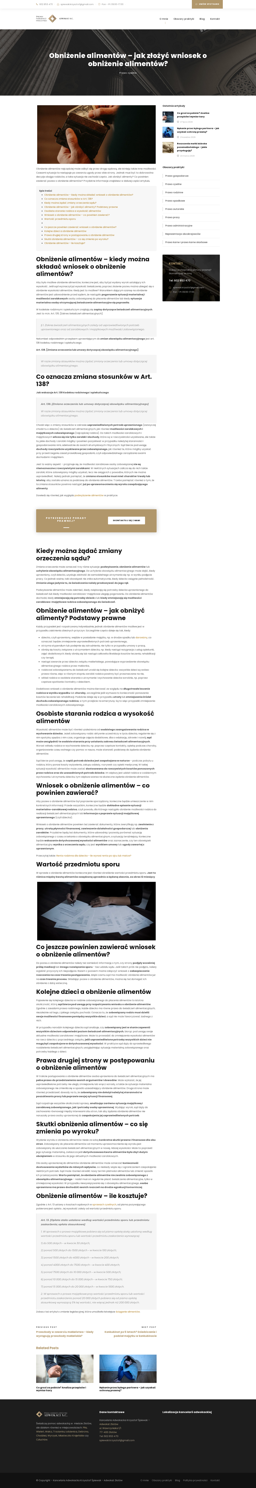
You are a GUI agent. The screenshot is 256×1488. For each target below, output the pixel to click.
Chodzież (41, 1435)
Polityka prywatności (195, 1480)
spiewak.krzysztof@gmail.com (77, 4)
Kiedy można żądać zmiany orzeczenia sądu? (70, 203)
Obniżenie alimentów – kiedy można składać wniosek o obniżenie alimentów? (88, 195)
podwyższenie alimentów (89, 495)
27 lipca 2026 (186, 121)
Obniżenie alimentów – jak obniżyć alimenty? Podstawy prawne (81, 207)
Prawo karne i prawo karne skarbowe (186, 242)
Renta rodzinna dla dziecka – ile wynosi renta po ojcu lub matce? (93, 855)
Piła (85, 1427)
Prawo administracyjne (178, 225)
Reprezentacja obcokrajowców (182, 234)
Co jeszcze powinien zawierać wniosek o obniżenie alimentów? (80, 227)
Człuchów (41, 1439)
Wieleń (40, 1431)
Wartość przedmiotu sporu (60, 219)
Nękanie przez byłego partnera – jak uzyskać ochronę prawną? (127, 1389)
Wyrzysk (52, 1435)
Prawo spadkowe (175, 200)
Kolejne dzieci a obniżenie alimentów (65, 231)
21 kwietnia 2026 (188, 137)
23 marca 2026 (187, 155)
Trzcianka (59, 1431)
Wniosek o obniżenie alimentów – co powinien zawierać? (77, 215)
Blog (202, 18)
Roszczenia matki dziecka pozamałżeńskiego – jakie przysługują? (192, 147)
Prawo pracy (172, 217)
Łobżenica (71, 1431)
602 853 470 (46, 4)
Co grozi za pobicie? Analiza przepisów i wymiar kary (61, 1389)
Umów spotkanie (209, 4)
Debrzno (83, 1431)
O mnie (164, 18)
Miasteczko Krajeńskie (71, 1435)
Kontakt (215, 18)
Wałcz (48, 1431)
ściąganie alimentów (128, 1311)
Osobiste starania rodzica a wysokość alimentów (72, 211)
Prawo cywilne (128, 72)
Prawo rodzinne (174, 192)
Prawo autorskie (174, 209)
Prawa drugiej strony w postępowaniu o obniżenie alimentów (79, 235)
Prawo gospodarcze (176, 175)
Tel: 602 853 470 (179, 280)
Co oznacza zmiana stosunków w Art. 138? (68, 199)
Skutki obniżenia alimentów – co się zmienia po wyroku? (76, 239)
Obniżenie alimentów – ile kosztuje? (64, 243)
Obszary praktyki (183, 18)
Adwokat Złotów (108, 1424)
